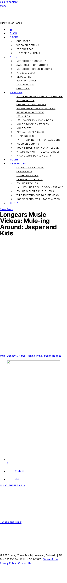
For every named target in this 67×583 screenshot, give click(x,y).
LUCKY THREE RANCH (12, 485)
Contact (16, 203)
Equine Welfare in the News (35, 191)
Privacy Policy (8, 563)
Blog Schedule (26, 81)
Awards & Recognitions (32, 65)
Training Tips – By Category (41, 140)
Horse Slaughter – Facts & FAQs (38, 199)
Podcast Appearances (31, 132)
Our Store (23, 41)
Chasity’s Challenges (31, 104)
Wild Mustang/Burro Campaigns (37, 195)
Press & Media (25, 73)
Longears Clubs (27, 175)
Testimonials (25, 85)
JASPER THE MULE (10, 522)
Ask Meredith (25, 100)
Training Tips (25, 136)
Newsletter (24, 77)
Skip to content (9, 1)
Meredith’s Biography (31, 61)
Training (16, 92)
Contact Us (24, 563)
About (14, 57)
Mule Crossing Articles (32, 124)
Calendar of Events (30, 167)
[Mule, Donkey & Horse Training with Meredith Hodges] (33, 18)
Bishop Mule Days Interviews (35, 108)
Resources (18, 163)
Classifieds (24, 171)
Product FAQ (25, 49)
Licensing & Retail (28, 53)
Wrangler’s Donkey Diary (33, 156)
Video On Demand (27, 45)
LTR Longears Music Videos (34, 120)
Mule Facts (23, 128)
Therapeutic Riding (29, 179)
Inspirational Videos (30, 112)
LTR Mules (23, 116)
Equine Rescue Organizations (43, 187)
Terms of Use (50, 559)
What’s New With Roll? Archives (38, 152)
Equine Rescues (27, 183)
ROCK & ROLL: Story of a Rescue (37, 148)
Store (14, 37)
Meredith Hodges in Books (34, 69)
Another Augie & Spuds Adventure (39, 96)
